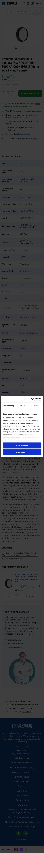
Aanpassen (20, 452)
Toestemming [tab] (8, 406)
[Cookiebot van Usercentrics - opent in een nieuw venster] (31, 399)
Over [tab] (36, 406)
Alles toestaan (22, 446)
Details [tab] (22, 406)
